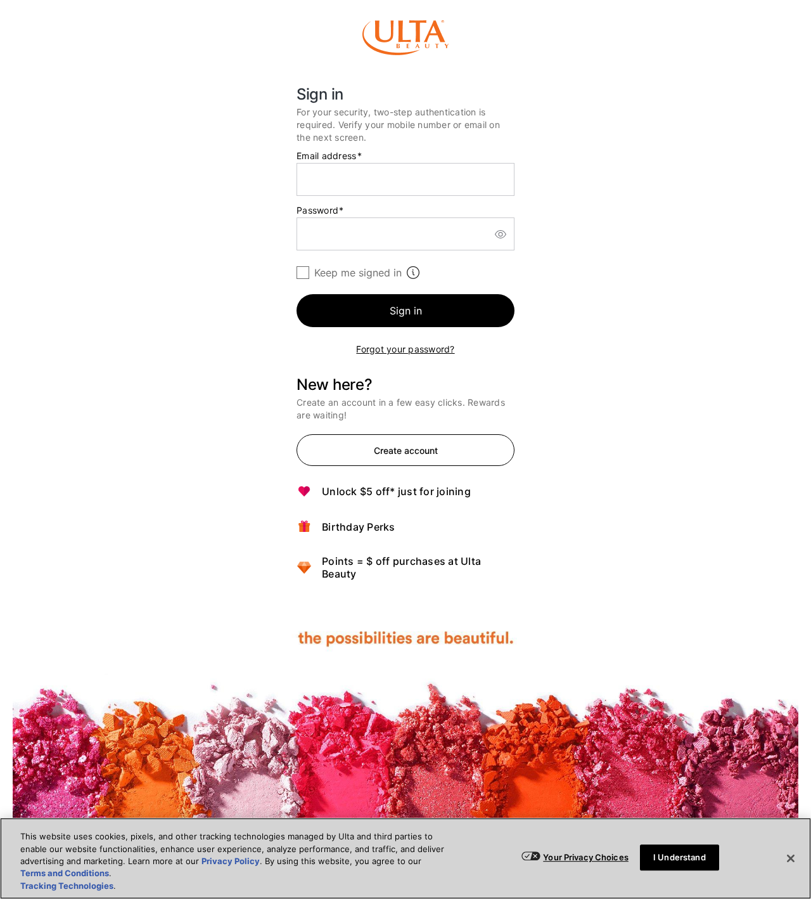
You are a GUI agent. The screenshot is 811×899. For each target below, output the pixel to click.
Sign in (406, 310)
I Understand (679, 857)
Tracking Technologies (66, 886)
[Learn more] (413, 272)
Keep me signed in (358, 272)
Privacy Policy (230, 861)
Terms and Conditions (64, 874)
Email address (329, 156)
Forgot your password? (405, 349)
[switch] (500, 233)
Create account (406, 450)
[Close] (791, 858)
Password (320, 210)
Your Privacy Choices (586, 857)
